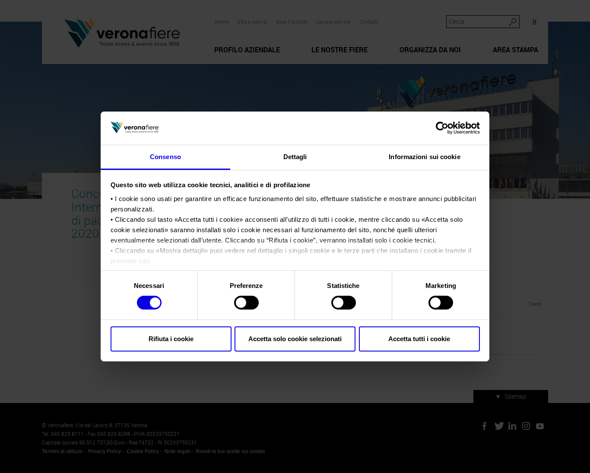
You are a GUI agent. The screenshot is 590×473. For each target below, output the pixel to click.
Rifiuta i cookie (171, 338)
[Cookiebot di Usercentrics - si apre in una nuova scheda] (442, 127)
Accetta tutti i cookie (419, 338)
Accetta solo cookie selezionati (295, 338)
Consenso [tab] (165, 156)
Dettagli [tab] (295, 156)
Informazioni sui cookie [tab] (424, 156)
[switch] (246, 303)
